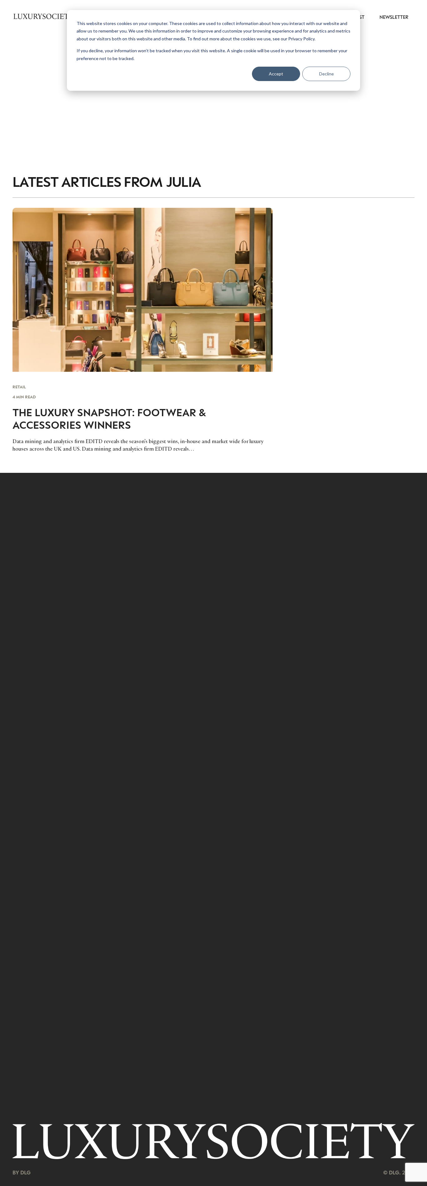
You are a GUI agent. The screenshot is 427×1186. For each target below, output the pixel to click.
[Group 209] (213, 1141)
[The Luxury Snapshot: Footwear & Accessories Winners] (143, 330)
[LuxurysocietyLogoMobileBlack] (43, 16)
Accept (276, 73)
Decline (326, 73)
